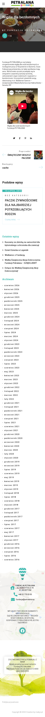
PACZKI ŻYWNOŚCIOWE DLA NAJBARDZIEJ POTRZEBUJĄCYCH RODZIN (21, 207)
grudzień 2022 (12, 387)
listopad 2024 (11, 321)
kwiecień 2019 (11, 481)
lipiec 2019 (10, 470)
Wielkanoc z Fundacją (15, 255)
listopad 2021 (11, 407)
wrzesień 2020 (12, 442)
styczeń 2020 (11, 458)
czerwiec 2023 (12, 368)
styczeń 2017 (11, 540)
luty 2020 (9, 454)
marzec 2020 (11, 450)
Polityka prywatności (10, 702)
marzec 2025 (11, 313)
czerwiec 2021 (12, 426)
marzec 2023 (11, 379)
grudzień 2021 (12, 403)
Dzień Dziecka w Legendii (16, 250)
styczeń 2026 (11, 293)
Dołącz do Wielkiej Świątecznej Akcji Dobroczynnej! (21, 269)
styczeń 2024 (11, 340)
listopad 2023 (11, 348)
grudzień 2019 (12, 462)
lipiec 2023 (10, 364)
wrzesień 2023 (12, 356)
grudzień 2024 (12, 317)
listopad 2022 (11, 391)
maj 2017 (9, 532)
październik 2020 (13, 438)
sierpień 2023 (11, 360)
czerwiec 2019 (12, 473)
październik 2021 (13, 411)
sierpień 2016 (11, 552)
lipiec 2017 (10, 524)
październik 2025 (13, 301)
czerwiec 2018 (12, 501)
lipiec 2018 (10, 497)
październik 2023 (13, 352)
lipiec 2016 (10, 556)
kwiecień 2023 (11, 376)
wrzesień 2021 (12, 415)
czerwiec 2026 (12, 285)
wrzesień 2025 (12, 305)
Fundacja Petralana (25, 30)
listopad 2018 (11, 493)
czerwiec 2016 (12, 560)
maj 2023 (9, 372)
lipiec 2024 (10, 332)
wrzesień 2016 (12, 548)
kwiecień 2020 (11, 446)
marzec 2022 (11, 395)
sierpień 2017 (11, 520)
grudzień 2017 (12, 509)
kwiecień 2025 (11, 309)
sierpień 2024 (11, 329)
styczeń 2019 (11, 489)
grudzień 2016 (12, 544)
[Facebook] (23, 631)
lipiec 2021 (10, 423)
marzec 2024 (11, 336)
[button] (41, 4)
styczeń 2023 (11, 383)
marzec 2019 (11, 485)
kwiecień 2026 (11, 289)
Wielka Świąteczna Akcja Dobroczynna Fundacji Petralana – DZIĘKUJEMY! (22, 261)
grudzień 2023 (12, 344)
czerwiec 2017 (12, 528)
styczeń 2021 (11, 430)
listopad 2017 (11, 513)
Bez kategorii (17, 195)
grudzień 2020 (12, 434)
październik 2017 (13, 517)
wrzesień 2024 (12, 325)
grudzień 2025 (12, 297)
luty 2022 (9, 399)
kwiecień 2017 (11, 536)
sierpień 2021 (11, 419)
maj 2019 (9, 477)
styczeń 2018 (11, 505)
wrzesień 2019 (12, 466)
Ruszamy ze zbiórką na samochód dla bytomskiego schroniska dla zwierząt (22, 243)
